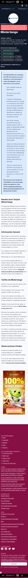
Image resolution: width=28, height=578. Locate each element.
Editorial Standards (6, 534)
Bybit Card (5, 456)
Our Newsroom (5, 531)
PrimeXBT (5, 440)
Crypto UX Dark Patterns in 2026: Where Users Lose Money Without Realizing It (13, 470)
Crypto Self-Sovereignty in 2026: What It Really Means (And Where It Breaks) (13, 474)
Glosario (3, 516)
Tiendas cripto (5, 508)
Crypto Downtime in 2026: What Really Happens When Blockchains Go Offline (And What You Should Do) (12, 479)
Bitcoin (3, 66)
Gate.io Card (6, 458)
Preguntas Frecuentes (7, 514)
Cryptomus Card (7, 453)
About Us (4, 529)
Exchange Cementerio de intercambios (12, 524)
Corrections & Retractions (9, 536)
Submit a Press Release (8, 541)
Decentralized (5, 496)
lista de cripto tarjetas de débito (16, 363)
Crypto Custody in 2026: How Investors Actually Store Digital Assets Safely (13, 485)
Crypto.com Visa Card (9, 463)
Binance (4, 442)
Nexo (4, 445)
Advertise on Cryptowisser (9, 539)
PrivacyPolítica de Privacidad (9, 519)
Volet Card (5, 461)
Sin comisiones (5, 501)
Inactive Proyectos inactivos (9, 526)
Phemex (4, 447)
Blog (2, 521)
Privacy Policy (14, 567)
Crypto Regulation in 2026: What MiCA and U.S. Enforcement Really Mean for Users (14, 489)
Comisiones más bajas (7, 498)
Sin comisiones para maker (9, 506)
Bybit (4, 437)
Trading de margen (6, 503)
